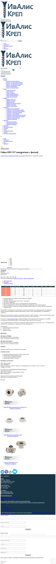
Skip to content (4, 1)
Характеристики (8, 281)
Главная (3, 155)
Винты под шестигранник (12, 81)
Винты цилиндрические (12, 87)
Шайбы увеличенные (11, 106)
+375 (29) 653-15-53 (5, 19)
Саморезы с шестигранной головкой (15, 116)
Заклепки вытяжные (11, 121)
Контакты (6, 510)
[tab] (29, 281)
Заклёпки (6, 120)
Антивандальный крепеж (10, 133)
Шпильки (6, 125)
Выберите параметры (15, 408)
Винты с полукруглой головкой (14, 82)
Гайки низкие (9, 91)
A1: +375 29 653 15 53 (6, 492)
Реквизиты (6, 507)
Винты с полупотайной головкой (14, 83)
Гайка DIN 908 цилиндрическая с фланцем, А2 (15, 407)
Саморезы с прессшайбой (12, 114)
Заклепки (22, 501)
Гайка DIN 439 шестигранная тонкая (13, 434)
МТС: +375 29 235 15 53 (7, 493)
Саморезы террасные (11, 119)
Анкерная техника (8, 127)
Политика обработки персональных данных (43, 512)
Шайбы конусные (10, 100)
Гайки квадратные (11, 90)
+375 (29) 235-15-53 (5, 72)
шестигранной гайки (12, 318)
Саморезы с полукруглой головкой (15, 110)
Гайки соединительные (12, 95)
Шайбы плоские (10, 102)
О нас (5, 506)
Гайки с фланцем (10, 93)
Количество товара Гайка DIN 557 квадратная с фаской (14, 269)
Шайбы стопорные (11, 104)
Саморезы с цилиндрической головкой (16, 115)
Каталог (3, 76)
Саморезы (6, 107)
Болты (5, 78)
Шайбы (5, 98)
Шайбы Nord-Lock (11, 99)
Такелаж (6, 128)
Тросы (5, 129)
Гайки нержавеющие (10, 155)
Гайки (5, 89)
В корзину (3, 270)
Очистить (9, 267)
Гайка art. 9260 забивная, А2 (11, 462)
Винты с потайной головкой (13, 85)
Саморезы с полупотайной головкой (15, 111)
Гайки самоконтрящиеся (12, 94)
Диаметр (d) (4, 262)
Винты (5, 80)
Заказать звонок (4, 148)
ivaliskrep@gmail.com (6, 21)
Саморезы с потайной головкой (14, 112)
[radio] (11, 258)
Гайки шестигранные (11, 97)
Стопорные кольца (8, 131)
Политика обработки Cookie (8, 514)
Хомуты (6, 132)
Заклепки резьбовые (11, 124)
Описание (6, 282)
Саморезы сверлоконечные (13, 117)
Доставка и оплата (8, 283)
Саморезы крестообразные (13, 108)
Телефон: (3, 525)
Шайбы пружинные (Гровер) (13, 103)
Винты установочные (11, 86)
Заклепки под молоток (12, 123)
